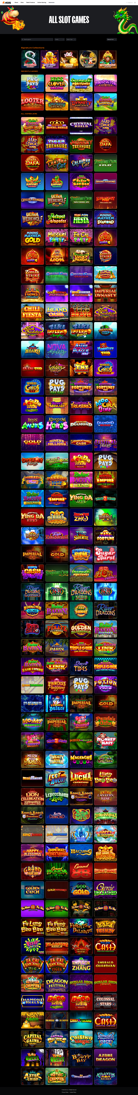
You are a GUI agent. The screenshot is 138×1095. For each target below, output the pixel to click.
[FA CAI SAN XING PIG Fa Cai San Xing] (32, 964)
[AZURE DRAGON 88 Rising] (105, 1057)
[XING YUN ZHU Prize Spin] (81, 517)
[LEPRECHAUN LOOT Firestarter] (56, 796)
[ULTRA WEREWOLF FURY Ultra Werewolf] (32, 218)
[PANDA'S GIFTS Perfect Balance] (105, 722)
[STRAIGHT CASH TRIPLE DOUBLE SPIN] (81, 200)
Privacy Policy (65, 1092)
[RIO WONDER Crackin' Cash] (81, 610)
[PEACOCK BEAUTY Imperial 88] (81, 703)
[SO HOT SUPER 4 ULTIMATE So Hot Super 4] (105, 237)
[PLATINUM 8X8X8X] (32, 703)
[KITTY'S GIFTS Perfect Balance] (81, 815)
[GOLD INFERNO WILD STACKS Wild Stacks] (56, 293)
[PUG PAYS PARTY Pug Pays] (81, 684)
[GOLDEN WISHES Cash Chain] (56, 368)
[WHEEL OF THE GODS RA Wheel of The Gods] (32, 386)
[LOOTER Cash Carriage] (32, 101)
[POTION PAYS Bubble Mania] (105, 684)
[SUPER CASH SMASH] (32, 573)
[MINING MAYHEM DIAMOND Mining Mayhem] (105, 218)
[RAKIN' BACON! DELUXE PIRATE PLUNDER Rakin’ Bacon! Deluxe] (56, 629)
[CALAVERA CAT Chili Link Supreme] (81, 163)
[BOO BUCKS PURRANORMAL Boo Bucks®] (56, 1057)
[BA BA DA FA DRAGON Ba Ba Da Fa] (32, 163)
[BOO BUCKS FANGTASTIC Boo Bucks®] (32, 1057)
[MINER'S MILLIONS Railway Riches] (56, 442)
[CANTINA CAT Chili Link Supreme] (56, 163)
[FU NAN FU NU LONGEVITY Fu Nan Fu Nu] (32, 908)
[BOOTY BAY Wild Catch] (81, 1057)
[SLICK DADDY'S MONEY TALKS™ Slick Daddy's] (105, 312)
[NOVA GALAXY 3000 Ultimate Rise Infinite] (56, 349)
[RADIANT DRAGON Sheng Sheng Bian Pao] (56, 181)
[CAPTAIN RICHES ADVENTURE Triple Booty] (32, 293)
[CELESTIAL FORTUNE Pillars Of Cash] (105, 1020)
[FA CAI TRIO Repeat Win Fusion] (32, 368)
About (16, 2)
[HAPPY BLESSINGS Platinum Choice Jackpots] (32, 852)
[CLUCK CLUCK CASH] (32, 1020)
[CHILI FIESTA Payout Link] (32, 312)
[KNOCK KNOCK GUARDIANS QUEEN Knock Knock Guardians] (81, 796)
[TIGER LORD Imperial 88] (32, 554)
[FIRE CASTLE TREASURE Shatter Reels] (81, 945)
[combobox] (59, 39)
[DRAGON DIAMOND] (81, 423)
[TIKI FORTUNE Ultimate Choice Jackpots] (105, 535)
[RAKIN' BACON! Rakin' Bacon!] (32, 647)
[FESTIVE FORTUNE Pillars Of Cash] (105, 945)
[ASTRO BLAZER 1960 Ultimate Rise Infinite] (81, 349)
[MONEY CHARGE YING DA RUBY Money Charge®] (32, 517)
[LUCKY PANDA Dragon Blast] (81, 256)
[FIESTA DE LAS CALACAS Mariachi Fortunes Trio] (105, 386)
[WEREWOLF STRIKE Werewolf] (105, 517)
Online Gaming (41, 2)
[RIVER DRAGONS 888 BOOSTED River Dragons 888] (105, 591)
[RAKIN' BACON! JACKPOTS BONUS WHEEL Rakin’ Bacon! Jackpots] (81, 479)
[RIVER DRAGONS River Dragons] (105, 610)
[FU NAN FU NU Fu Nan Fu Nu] (105, 908)
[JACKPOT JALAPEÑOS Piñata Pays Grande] (56, 218)
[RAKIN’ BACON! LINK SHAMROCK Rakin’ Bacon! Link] (105, 647)
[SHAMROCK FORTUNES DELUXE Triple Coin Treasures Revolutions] (81, 83)
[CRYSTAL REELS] (81, 125)
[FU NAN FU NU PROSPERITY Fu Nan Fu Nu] (56, 908)
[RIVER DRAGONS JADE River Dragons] (81, 591)
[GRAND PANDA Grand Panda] (56, 871)
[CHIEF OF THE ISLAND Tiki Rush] (81, 1020)
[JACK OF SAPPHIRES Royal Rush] (56, 834)
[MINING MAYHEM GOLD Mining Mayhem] (32, 237)
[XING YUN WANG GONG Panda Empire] (56, 498)
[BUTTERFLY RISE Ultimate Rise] (105, 1039)
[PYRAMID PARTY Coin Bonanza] (56, 647)
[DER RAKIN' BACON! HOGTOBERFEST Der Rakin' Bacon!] (105, 101)
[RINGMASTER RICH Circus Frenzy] (32, 610)
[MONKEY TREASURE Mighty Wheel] (81, 144)
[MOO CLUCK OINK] (105, 405)
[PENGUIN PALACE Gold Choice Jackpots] (56, 703)
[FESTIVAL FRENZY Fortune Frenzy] (105, 442)
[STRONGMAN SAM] (81, 554)
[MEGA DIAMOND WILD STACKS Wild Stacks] (81, 293)
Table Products (30, 2)
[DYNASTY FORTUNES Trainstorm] (81, 101)
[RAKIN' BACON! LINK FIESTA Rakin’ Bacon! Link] (56, 666)
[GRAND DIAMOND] (105, 181)
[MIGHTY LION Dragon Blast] (56, 256)
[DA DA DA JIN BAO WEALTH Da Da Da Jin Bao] (81, 461)
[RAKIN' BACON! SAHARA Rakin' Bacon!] (56, 610)
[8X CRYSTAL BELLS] (81, 1076)
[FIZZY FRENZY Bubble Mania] (32, 945)
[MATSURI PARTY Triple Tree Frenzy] (56, 237)
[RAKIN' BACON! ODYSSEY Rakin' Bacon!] (105, 629)
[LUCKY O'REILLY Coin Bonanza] (105, 759)
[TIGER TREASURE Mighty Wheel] (56, 144)
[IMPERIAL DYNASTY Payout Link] (105, 293)
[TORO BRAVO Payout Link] (81, 312)
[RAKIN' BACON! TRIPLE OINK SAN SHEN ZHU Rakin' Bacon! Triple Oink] (81, 647)
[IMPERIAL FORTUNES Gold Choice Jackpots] (56, 852)
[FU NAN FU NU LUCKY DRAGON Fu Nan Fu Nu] (81, 908)
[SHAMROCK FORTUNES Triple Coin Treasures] (81, 573)
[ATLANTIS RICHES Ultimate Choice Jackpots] (105, 1076)
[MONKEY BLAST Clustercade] (105, 740)
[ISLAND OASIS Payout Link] (56, 312)
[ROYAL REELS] (56, 125)
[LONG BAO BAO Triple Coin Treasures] (105, 778)
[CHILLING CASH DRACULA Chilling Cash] (81, 274)
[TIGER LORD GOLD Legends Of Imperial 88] (56, 554)
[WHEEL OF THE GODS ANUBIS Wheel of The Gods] (105, 368)
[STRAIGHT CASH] (56, 573)
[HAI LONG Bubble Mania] (81, 852)
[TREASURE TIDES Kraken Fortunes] (105, 330)
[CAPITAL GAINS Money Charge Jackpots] (32, 1039)
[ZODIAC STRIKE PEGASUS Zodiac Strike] (105, 256)
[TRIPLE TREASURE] (56, 535)
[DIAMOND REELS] (32, 1001)
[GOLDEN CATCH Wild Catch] (32, 889)
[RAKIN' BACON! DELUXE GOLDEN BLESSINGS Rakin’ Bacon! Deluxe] (81, 629)
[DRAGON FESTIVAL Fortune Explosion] (56, 983)
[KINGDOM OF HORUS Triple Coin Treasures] (56, 423)
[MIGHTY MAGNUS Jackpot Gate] (56, 759)
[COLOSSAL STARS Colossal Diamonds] (105, 1001)
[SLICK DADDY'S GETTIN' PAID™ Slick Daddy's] (32, 330)
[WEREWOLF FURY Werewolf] (32, 535)
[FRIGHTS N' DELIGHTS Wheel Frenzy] (81, 927)
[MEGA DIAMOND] (32, 778)
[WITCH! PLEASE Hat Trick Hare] (105, 125)
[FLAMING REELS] (56, 945)
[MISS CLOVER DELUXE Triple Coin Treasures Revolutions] (56, 83)
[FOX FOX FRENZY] (105, 927)
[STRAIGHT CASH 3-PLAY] (105, 163)
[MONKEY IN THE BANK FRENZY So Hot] (81, 740)
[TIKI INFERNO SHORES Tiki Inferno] (81, 330)
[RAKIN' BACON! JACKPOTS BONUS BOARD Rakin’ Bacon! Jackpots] (32, 498)
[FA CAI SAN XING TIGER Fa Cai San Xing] (56, 964)
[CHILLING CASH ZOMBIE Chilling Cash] (56, 274)
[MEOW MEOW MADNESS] (32, 759)
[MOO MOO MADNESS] (32, 722)
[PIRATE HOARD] (32, 349)
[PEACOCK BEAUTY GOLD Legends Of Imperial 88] (105, 703)
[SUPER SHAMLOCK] (56, 461)
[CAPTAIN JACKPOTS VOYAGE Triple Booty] (105, 274)
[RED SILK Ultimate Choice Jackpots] (32, 629)
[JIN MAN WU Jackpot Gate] (105, 815)
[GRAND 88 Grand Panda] (81, 871)
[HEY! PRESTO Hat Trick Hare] (32, 144)
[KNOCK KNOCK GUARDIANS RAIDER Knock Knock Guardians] (32, 815)
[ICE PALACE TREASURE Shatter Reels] (81, 834)
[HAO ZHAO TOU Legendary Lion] (105, 852)
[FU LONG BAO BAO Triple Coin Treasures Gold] (32, 927)
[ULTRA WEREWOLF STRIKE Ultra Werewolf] (56, 200)
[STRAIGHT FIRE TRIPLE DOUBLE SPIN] (105, 200)
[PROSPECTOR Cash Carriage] (105, 83)
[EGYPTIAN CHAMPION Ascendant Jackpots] (32, 983)
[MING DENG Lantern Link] (56, 740)
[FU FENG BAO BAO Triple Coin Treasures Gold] (56, 927)
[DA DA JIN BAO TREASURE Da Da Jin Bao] (56, 1001)
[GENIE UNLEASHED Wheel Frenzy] (105, 889)
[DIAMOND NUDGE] (105, 423)
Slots (22, 2)
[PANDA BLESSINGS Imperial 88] (56, 722)
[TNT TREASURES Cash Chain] (81, 368)
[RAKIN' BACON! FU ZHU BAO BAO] (81, 181)
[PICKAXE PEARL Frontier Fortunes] (32, 479)
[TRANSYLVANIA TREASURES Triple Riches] (81, 405)
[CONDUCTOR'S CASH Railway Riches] (81, 442)
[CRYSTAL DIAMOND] (32, 200)
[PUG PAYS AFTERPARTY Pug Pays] (105, 461)
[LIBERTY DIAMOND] (56, 815)
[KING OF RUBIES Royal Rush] (32, 834)
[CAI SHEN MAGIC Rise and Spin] (81, 1039)
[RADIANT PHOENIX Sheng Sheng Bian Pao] (32, 181)
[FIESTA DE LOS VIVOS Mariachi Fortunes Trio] (81, 386)
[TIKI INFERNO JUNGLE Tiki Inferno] (56, 330)
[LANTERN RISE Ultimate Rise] (105, 796)
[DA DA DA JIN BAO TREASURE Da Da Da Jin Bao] (32, 405)
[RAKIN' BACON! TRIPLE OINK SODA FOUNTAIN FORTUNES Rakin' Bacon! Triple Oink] (105, 666)
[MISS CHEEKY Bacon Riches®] (32, 740)
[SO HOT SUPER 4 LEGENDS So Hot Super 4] (32, 256)
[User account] (135, 2)
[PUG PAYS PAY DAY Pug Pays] (56, 386)
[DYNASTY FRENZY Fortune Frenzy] (32, 461)
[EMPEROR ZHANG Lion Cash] (81, 964)
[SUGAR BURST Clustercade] (105, 554)
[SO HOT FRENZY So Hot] (105, 573)
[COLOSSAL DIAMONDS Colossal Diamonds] (56, 1020)
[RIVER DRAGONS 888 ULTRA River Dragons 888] (56, 591)
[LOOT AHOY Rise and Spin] (56, 778)
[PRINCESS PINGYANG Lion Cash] (56, 684)
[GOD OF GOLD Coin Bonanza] (81, 889)
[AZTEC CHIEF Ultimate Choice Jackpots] (32, 1076)
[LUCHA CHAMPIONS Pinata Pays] (81, 778)
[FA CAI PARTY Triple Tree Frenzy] (81, 237)
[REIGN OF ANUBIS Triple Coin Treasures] (32, 423)
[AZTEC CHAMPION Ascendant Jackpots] (56, 1076)
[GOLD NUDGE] (32, 442)
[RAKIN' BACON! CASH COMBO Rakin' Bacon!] (32, 666)
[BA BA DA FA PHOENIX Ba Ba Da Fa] (105, 144)
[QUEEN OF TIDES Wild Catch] (81, 666)
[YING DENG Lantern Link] (105, 498)
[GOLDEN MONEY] (105, 871)
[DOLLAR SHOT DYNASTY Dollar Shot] (105, 983)
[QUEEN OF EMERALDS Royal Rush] (32, 684)
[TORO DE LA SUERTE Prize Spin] (81, 535)
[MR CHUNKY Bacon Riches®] (81, 722)
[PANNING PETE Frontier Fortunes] (56, 479)
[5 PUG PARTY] (32, 83)
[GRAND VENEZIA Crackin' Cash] (32, 871)
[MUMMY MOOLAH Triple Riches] (56, 405)
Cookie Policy (73, 1092)
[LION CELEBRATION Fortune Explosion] (32, 796)
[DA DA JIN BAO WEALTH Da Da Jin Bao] (81, 1001)
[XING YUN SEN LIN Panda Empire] (105, 479)
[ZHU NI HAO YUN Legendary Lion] (56, 517)
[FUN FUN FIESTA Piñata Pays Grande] (81, 218)
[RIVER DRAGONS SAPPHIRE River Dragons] (32, 591)
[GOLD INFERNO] (56, 889)
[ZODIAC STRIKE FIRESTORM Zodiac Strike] (32, 274)
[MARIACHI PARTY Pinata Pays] (81, 759)
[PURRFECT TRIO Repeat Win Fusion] (105, 349)
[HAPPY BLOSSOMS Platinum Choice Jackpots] (105, 834)
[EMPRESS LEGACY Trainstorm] (56, 101)
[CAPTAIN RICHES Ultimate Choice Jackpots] (56, 1039)
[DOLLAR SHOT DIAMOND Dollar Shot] (81, 983)
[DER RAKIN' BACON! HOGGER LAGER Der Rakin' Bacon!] (32, 125)
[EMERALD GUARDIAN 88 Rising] (105, 964)
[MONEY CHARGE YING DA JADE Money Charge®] (81, 498)
